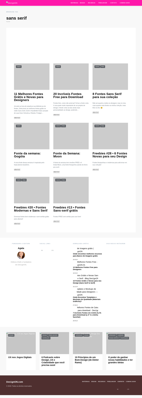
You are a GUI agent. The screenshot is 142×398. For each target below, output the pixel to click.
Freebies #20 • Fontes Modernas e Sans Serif (30, 209)
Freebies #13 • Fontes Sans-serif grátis (69, 209)
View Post (17, 117)
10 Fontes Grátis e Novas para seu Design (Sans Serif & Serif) (87, 282)
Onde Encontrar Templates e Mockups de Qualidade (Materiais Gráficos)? (86, 299)
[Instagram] (47, 249)
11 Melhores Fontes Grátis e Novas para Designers (28, 97)
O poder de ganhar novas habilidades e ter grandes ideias (120, 360)
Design (82, 3)
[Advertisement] (71, 41)
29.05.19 (75, 320)
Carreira (121, 335)
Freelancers (53, 335)
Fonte (19, 66)
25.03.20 (75, 259)
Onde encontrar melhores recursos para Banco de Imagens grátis (87, 255)
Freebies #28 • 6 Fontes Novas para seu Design (110, 155)
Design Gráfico (114, 338)
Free (102, 66)
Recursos (91, 3)
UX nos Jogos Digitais (20, 357)
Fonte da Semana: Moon (66, 155)
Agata (21, 248)
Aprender (79, 335)
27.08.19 (75, 305)
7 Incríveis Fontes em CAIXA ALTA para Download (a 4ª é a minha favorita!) (87, 315)
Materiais (74, 3)
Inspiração (46, 338)
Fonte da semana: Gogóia (27, 155)
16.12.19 (75, 286)
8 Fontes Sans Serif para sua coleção (107, 95)
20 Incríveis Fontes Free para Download (68, 95)
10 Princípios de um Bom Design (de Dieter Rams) (87, 360)
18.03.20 (75, 273)
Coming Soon (125, 3)
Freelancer (102, 3)
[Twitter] (57, 249)
